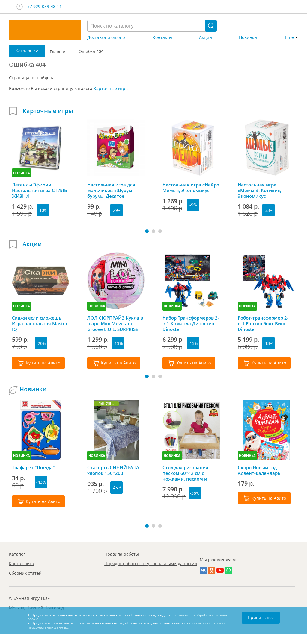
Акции (205, 37)
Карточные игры (111, 88)
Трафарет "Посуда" (33, 467)
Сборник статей (25, 573)
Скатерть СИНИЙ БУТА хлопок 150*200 (113, 470)
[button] (147, 231)
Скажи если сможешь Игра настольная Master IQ (39, 323)
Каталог (17, 554)
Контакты (162, 37)
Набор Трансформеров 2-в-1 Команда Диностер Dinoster (190, 323)
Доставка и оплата (106, 37)
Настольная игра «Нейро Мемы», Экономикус (190, 187)
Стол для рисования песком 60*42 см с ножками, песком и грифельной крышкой (187, 473)
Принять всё (261, 617)
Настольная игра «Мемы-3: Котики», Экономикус (259, 190)
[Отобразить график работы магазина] (19, 7)
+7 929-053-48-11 (44, 6)
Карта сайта (21, 563)
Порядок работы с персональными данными (150, 563)
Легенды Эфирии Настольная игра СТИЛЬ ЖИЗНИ (39, 190)
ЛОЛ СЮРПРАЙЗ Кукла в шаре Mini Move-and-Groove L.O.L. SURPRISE (115, 323)
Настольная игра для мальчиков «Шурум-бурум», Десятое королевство (111, 190)
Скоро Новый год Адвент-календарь (259, 470)
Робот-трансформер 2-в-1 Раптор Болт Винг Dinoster (263, 323)
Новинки (248, 37)
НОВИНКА (21, 173)
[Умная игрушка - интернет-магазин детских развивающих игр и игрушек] (45, 30)
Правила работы (121, 554)
